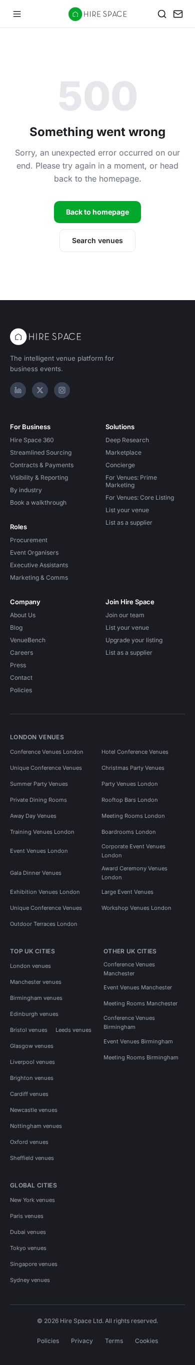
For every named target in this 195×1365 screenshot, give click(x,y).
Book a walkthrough (38, 502)
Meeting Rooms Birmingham (141, 1057)
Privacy (82, 1340)
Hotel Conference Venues (135, 751)
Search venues (97, 240)
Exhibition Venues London (45, 891)
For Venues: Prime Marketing (131, 481)
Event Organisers (34, 552)
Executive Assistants (39, 565)
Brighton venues (32, 1077)
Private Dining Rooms (38, 799)
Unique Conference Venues (46, 767)
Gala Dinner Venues (36, 872)
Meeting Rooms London (133, 815)
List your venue (127, 510)
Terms (114, 1340)
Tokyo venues (28, 1247)
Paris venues (27, 1215)
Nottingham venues (36, 1125)
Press (18, 665)
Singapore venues (34, 1263)
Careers (21, 652)
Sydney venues (30, 1279)
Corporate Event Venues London (134, 851)
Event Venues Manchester (138, 987)
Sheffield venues (32, 1157)
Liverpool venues (32, 1061)
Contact (21, 677)
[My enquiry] (178, 14)
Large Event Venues (128, 891)
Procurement (29, 540)
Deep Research (127, 440)
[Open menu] (17, 14)
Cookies (146, 1340)
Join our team (125, 615)
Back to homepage (97, 212)
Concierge (120, 465)
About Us (23, 615)
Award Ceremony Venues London (135, 873)
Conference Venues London (47, 751)
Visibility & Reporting (39, 477)
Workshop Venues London (137, 907)
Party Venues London (130, 783)
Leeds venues (74, 1029)
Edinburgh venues (34, 1013)
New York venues (32, 1199)
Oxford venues (29, 1141)
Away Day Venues (33, 815)
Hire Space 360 (32, 440)
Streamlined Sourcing (41, 452)
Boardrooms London (129, 831)
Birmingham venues (36, 997)
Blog (16, 627)
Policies (21, 690)
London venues (30, 965)
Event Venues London (39, 850)
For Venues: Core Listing (140, 497)
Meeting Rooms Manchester (141, 1003)
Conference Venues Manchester (129, 969)
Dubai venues (28, 1231)
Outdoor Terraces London (44, 923)
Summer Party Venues (39, 783)
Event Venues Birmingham (138, 1041)
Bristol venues (29, 1029)
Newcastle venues (34, 1109)
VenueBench (28, 640)
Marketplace (124, 452)
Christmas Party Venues (133, 767)
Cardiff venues (29, 1093)
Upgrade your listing (134, 640)
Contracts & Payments (42, 465)
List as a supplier (129, 522)
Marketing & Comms (39, 577)
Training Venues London (42, 831)
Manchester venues (36, 981)
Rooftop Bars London (130, 799)
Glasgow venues (32, 1045)
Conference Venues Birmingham (129, 1022)
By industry (26, 490)
